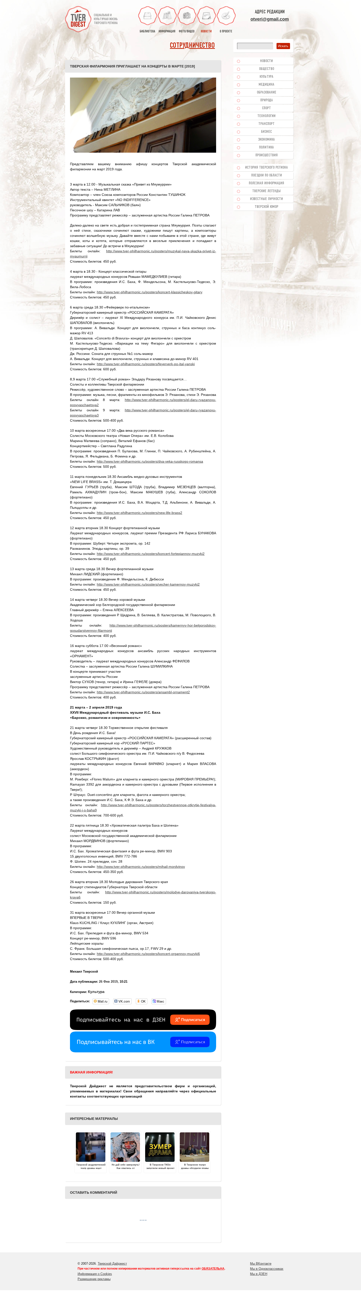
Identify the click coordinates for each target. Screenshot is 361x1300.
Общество (266, 69)
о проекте (226, 31)
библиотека (147, 31)
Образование (266, 92)
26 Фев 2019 (108, 981)
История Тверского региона (266, 167)
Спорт (266, 108)
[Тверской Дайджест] (78, 20)
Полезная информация (266, 183)
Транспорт (266, 124)
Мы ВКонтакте (260, 1263)
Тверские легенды (266, 191)
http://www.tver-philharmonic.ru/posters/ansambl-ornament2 (143, 692)
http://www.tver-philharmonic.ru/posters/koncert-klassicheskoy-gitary (149, 292)
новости (206, 31)
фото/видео (186, 31)
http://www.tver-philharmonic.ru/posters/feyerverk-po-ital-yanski (146, 364)
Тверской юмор (266, 207)
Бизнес (266, 132)
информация (167, 31)
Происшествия (266, 155)
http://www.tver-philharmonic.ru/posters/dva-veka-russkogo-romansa (150, 461)
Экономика (266, 139)
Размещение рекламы (94, 1279)
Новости (266, 61)
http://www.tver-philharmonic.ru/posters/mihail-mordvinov (141, 867)
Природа (266, 100)
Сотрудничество (192, 45)
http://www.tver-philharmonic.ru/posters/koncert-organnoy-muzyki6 (148, 954)
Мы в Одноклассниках (266, 1269)
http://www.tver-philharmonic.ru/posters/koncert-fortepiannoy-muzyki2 (151, 554)
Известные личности (266, 199)
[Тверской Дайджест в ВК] (143, 1051)
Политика (266, 147)
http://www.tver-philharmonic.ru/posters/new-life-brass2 (139, 513)
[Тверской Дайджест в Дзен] (143, 1029)
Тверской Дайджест (112, 1263)
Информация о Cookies (95, 1274)
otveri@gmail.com (269, 19)
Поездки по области (266, 175)
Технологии (266, 116)
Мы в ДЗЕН (258, 1274)
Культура (96, 992)
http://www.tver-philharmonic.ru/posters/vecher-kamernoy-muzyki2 (148, 584)
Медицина (266, 84)
